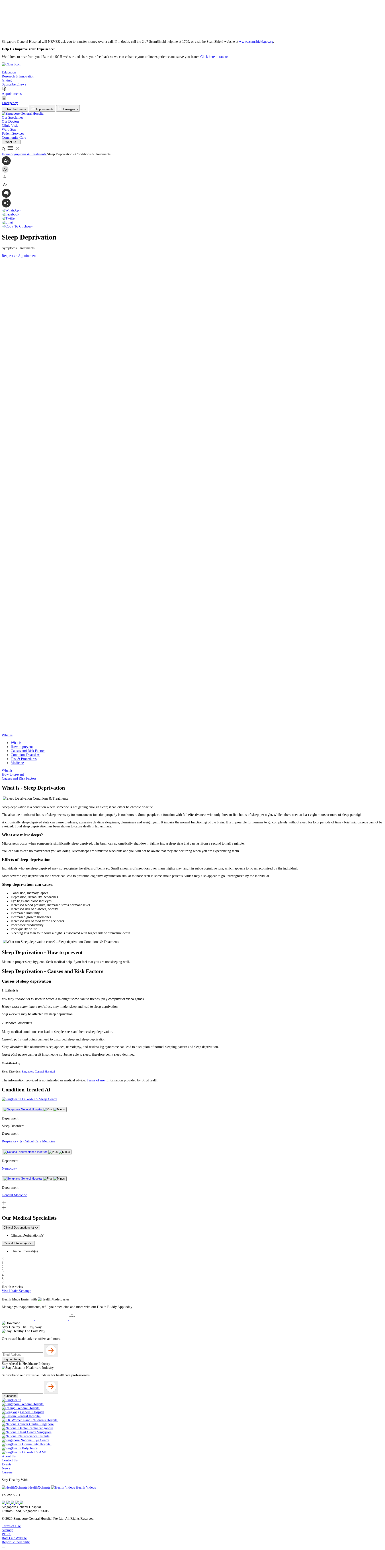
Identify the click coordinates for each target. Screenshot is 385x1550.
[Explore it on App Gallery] (85, 1319)
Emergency (70, 109)
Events (6, 1464)
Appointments (44, 109)
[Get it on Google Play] (52, 1319)
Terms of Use (11, 1526)
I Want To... (11, 142)
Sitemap (7, 1530)
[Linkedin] (21, 1503)
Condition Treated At (25, 755)
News (6, 1468)
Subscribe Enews (15, 109)
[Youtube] (8, 1503)
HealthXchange (39, 1487)
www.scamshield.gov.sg (256, 41)
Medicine (17, 763)
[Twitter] (17, 1503)
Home (6, 154)
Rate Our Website (14, 1538)
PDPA (6, 1534)
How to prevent (22, 747)
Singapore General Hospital (38, 1071)
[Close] (3, 1547)
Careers (7, 1472)
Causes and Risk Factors (28, 751)
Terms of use (96, 1080)
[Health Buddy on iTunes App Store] (18, 1319)
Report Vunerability (16, 1542)
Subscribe (10, 1396)
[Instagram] (13, 1503)
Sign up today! (13, 1359)
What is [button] (7, 735)
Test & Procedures (24, 759)
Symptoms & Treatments (29, 154)
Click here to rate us (214, 57)
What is (16, 743)
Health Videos (85, 1487)
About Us (9, 1456)
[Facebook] (4, 1503)
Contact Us (10, 1460)
